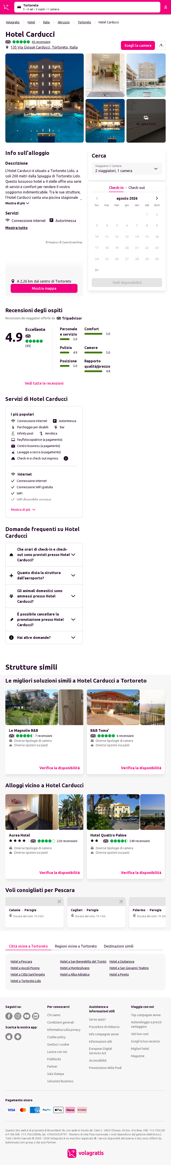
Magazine (138, 1056)
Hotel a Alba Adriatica (75, 974)
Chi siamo (53, 1015)
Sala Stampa (55, 1074)
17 (97, 248)
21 (137, 248)
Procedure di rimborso (104, 1027)
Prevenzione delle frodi (105, 1068)
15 (147, 236)
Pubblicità (54, 1059)
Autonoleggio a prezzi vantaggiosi (146, 1024)
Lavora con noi (57, 1052)
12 (117, 236)
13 (127, 236)
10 (97, 236)
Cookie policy (56, 1037)
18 (107, 248)
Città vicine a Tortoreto (28, 946)
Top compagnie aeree (146, 1015)
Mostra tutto (16, 228)
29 (147, 259)
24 (97, 259)
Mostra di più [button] (20, 509)
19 (117, 248)
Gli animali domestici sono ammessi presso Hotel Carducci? (39, 596)
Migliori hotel (140, 1048)
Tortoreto (84, 22)
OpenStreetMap (72, 242)
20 (127, 248)
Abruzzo (64, 22)
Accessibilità (97, 1060)
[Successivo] (157, 198)
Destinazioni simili (118, 946)
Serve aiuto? (97, 1019)
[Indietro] (97, 198)
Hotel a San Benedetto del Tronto (83, 961)
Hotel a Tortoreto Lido (26, 981)
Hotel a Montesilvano (75, 968)
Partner (52, 1066)
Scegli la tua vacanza (145, 1041)
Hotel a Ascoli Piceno (25, 968)
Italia (46, 22)
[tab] (28, 946)
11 (107, 236)
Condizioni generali (60, 1022)
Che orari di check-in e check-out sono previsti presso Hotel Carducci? (43, 554)
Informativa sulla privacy (63, 1030)
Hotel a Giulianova (122, 961)
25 (107, 259)
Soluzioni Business (60, 1081)
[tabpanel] (85, 972)
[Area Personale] (165, 7)
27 (127, 259)
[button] (44, 98)
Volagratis (13, 22)
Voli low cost (140, 1034)
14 (137, 236)
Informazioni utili (100, 1041)
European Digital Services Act (100, 1051)
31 (97, 270)
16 (157, 236)
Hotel (31, 22)
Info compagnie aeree (104, 1034)
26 (117, 259)
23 (157, 248)
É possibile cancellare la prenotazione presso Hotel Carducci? (40, 619)
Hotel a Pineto (119, 974)
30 (157, 259)
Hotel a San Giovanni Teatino (129, 968)
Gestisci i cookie (58, 1044)
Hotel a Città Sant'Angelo (28, 974)
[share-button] (161, 45)
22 (147, 248)
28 (137, 259)
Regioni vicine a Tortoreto (76, 946)
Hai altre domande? (34, 638)
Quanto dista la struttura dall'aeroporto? (39, 575)
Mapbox (53, 242)
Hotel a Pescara (21, 961)
